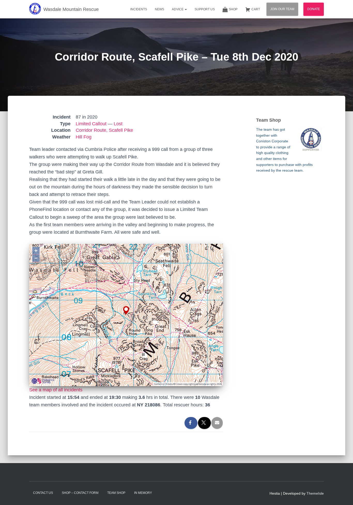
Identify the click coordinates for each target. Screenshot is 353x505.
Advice (178, 9)
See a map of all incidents (55, 389)
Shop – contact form (80, 493)
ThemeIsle (315, 493)
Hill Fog (83, 137)
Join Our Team (282, 9)
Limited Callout (91, 123)
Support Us (205, 9)
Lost (118, 123)
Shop (233, 9)
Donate (313, 9)
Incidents (138, 9)
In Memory (143, 493)
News (159, 9)
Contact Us (43, 493)
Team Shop (116, 493)
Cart (255, 9)
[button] (185, 9)
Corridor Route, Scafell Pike (104, 130)
